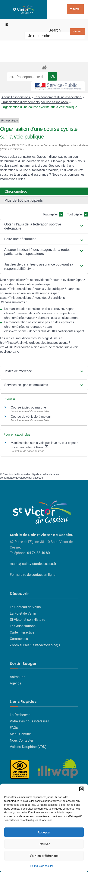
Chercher (77, 31)
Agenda (15, 683)
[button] (81, 789)
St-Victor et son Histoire (27, 620)
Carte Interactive (22, 632)
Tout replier (51, 214)
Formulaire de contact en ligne (32, 575)
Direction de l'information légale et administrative (31, 474)
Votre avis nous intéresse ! (29, 721)
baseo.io (38, 477)
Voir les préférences (44, 856)
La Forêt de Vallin (23, 613)
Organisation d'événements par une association (35, 102)
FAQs (14, 728)
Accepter (44, 832)
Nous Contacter (21, 740)
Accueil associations (16, 97)
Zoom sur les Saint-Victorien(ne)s (35, 645)
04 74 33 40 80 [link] (38, 553)
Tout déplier (75, 214)
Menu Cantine (20, 734)
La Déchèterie (20, 715)
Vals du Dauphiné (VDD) (28, 747)
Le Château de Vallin (25, 607)
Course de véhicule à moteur (31, 416)
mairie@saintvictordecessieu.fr (33, 564)
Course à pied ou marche (28, 407)
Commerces (19, 639)
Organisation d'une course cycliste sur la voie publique (39, 107)
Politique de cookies (41, 866)
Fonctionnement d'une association (58, 97)
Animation (17, 677)
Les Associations (22, 626)
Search (55, 30)
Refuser (44, 844)
